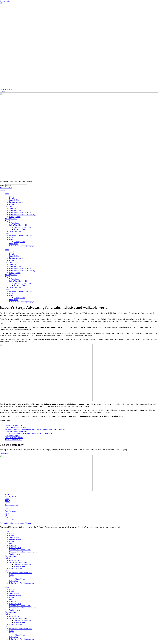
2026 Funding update (12, 436)
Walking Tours (19, 242)
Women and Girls (15, 231)
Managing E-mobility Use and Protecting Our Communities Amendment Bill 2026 (35, 429)
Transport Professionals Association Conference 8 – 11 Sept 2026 (28, 434)
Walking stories (14, 217)
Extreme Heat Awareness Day (16, 431)
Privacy (7, 501)
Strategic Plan (14, 200)
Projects (7, 221)
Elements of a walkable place (20, 212)
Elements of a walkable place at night (22, 215)
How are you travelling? (23, 227)
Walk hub (12, 208)
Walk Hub (8, 206)
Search (2, 185)
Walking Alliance (11, 219)
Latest (7, 233)
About (7, 194)
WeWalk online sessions (13, 440)
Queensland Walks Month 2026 (20, 235)
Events (11, 240)
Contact (12, 204)
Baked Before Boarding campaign (21, 246)
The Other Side (19, 229)
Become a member (11, 505)
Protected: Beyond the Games (15, 425)
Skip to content (5, 1)
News (11, 237)
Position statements (16, 202)
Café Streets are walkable (14, 438)
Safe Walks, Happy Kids (18, 225)
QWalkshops (14, 223)
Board (11, 198)
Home (7, 494)
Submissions (13, 244)
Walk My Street (15, 210)
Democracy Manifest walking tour (17, 427)
